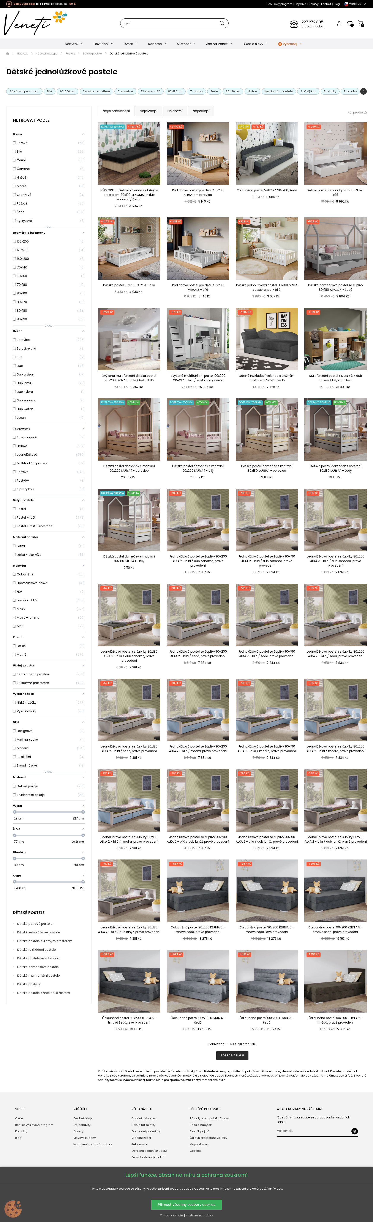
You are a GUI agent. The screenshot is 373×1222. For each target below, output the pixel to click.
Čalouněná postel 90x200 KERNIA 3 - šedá (267, 1020)
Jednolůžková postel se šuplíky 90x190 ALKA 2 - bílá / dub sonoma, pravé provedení (266, 561)
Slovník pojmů (199, 1131)
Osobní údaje (83, 1118)
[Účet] (339, 23)
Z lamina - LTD (150, 91)
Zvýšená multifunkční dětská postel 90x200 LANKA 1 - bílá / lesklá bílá (129, 378)
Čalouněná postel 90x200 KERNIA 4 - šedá (198, 1020)
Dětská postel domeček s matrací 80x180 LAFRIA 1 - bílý (129, 558)
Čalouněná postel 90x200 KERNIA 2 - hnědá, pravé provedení (335, 1020)
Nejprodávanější (116, 111)
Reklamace (139, 1144)
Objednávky (81, 1125)
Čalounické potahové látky (208, 1138)
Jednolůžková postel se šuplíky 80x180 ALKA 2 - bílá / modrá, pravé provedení (129, 839)
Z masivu (196, 91)
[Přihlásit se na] (354, 1131)
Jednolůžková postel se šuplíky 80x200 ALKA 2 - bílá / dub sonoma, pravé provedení (335, 561)
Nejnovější (201, 111)
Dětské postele (29, 912)
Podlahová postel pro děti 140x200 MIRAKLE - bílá (198, 287)
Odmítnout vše (171, 1215)
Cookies (195, 1151)
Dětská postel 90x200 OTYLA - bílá (129, 285)
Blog (337, 4)
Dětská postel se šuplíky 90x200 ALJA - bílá (336, 192)
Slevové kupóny (84, 1138)
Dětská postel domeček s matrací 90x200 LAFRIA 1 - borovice (129, 468)
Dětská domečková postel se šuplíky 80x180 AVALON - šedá (335, 287)
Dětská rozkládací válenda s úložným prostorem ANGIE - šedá (266, 378)
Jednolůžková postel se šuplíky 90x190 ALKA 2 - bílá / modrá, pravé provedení (267, 748)
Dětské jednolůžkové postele (38, 932)
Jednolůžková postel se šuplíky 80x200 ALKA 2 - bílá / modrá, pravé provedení (336, 748)
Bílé (49, 91)
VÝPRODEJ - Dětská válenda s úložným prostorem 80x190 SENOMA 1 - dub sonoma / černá (129, 194)
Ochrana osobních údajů (149, 1151)
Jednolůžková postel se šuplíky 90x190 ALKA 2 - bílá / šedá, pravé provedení (266, 653)
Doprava (300, 4)
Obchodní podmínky (146, 1131)
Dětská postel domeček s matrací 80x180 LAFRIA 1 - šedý (335, 468)
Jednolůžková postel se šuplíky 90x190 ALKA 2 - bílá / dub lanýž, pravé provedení (267, 839)
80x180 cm (233, 91)
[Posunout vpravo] (363, 91)
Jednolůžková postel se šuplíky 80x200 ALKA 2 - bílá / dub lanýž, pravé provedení (336, 839)
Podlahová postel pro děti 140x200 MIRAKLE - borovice (198, 192)
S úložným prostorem (24, 91)
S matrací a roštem (96, 91)
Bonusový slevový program (34, 1125)
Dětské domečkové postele (38, 967)
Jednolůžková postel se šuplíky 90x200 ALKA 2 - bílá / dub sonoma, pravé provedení (198, 561)
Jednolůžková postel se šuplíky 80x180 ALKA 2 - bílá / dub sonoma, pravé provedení (129, 656)
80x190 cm (175, 91)
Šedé (214, 91)
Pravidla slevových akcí (147, 1157)
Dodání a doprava (144, 1118)
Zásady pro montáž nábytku (209, 1118)
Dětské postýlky (29, 984)
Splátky (314, 4)
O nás (19, 1118)
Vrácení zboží (141, 1138)
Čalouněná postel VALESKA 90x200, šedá (267, 190)
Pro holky (350, 91)
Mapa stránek (199, 1144)
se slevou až (44, 4)
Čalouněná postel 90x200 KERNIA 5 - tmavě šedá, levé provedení (129, 1020)
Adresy (78, 1131)
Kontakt (326, 4)
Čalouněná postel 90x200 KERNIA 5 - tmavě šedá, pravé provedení (335, 929)
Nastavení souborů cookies (92, 1144)
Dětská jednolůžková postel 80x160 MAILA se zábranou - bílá (266, 287)
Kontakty (21, 1131)
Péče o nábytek (201, 1125)
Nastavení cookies (199, 1215)
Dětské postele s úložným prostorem (45, 941)
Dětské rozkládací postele (36, 949)
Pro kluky (330, 91)
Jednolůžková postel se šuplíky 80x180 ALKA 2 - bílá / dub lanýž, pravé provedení (129, 929)
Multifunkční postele (279, 91)
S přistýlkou (308, 91)
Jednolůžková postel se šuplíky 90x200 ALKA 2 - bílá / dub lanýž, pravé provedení (198, 839)
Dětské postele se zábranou (38, 958)
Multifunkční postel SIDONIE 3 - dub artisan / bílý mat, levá (335, 378)
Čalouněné (125, 91)
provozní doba (312, 26)
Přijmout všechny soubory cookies (186, 1204)
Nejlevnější (149, 111)
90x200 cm (67, 91)
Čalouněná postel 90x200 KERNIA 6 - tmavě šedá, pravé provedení (198, 929)
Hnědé (252, 91)
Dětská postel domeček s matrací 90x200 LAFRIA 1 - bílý (198, 468)
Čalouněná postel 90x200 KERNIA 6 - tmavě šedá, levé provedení (267, 929)
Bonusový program (279, 4)
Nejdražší (175, 111)
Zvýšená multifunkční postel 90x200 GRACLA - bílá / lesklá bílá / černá (198, 378)
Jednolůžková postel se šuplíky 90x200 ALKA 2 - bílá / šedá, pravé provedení (198, 653)
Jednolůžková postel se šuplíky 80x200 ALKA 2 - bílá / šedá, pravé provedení (335, 653)
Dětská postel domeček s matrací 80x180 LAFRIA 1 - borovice (266, 468)
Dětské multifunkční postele (38, 975)
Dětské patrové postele (34, 924)
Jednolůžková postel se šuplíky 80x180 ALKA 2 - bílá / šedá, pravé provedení (129, 748)
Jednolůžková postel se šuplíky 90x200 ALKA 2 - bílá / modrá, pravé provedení (198, 748)
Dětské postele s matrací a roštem (43, 993)
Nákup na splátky (143, 1125)
